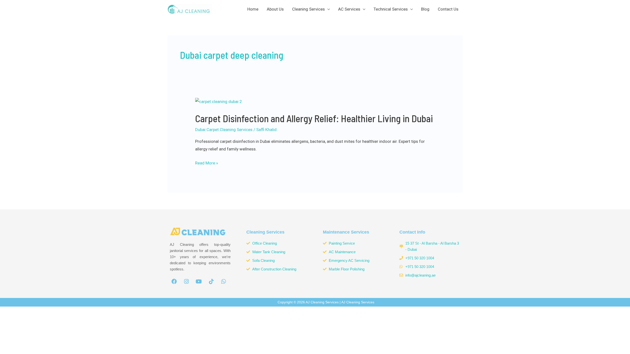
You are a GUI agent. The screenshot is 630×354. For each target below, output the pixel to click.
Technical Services (391, 9)
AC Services (349, 9)
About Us (275, 9)
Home (252, 9)
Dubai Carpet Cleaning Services (223, 129)
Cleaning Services (308, 9)
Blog (425, 9)
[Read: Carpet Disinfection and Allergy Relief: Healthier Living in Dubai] (218, 101)
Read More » (206, 162)
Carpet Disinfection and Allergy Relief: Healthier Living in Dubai (314, 118)
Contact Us (448, 9)
